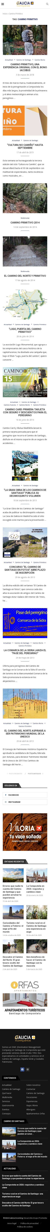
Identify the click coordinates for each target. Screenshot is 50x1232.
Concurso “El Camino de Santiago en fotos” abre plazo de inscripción (25, 569)
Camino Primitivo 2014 (25, 222)
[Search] (47, 4)
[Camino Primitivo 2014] (25, 198)
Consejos (6, 1114)
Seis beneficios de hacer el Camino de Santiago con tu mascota (36, 961)
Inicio (5, 13)
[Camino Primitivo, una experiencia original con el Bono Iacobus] (25, 40)
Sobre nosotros (33, 1085)
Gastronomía (8, 1105)
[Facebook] (22, 1069)
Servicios (6, 1101)
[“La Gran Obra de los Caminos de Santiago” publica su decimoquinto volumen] (25, 466)
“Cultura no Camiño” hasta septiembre (25, 146)
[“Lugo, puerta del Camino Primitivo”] (25, 305)
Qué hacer (6, 1093)
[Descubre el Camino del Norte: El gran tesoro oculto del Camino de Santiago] (13, 946)
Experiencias (32, 1101)
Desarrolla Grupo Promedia (35, 1218)
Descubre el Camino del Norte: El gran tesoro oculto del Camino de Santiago (13, 961)
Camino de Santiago (11, 1089)
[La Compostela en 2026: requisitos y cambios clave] (36, 875)
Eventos (5, 1110)
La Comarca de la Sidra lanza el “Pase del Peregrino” (25, 652)
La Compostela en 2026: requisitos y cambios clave (35, 889)
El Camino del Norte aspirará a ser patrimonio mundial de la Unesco (25, 733)
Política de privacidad (29, 1223)
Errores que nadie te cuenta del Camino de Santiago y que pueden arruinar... (32, 1131)
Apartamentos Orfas (35, 1114)
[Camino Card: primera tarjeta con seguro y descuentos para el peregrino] (25, 382)
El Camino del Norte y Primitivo (25, 275)
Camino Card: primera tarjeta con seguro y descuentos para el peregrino (25, 412)
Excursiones (31, 1097)
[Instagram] (28, 1069)
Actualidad (6, 1085)
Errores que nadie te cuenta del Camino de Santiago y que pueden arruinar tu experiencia (13, 892)
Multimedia (7, 1097)
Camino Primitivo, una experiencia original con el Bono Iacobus (25, 67)
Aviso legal (11, 1223)
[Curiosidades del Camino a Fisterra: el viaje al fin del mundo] (13, 912)
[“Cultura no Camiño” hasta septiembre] (25, 121)
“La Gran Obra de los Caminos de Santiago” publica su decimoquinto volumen (25, 492)
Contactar (30, 1089)
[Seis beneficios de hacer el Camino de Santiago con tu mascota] (36, 946)
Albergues (30, 1110)
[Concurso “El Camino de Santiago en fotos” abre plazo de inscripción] (25, 542)
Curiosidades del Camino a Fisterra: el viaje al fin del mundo (13, 927)
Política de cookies (25, 1226)
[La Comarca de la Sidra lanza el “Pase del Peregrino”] (25, 623)
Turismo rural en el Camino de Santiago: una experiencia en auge (36, 927)
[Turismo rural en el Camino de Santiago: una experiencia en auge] (36, 912)
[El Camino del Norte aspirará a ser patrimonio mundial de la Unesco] (25, 704)
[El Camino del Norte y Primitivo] (25, 251)
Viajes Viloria (32, 1105)
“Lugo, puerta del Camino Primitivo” (25, 330)
